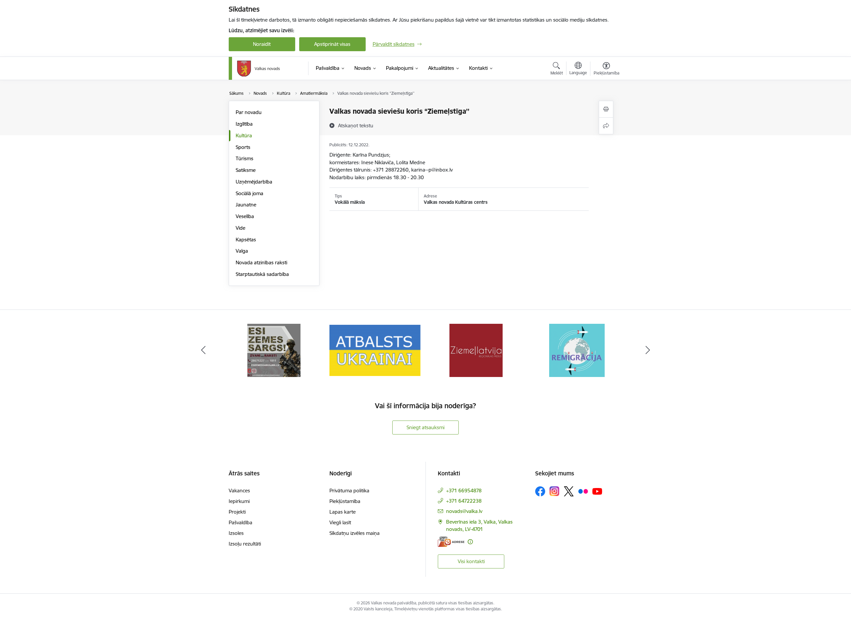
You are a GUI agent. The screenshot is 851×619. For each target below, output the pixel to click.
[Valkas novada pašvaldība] (258, 68)
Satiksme (246, 170)
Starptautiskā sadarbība (262, 274)
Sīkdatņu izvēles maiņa (354, 533)
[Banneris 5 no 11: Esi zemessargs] (274, 350)
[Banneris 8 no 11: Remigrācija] (577, 350)
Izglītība (244, 124)
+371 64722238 (464, 501)
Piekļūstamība (344, 501)
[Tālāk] (648, 350)
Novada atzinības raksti (261, 262)
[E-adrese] (451, 541)
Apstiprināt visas (332, 44)
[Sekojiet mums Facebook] (540, 491)
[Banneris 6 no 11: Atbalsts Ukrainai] (375, 350)
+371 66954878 (464, 490)
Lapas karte (342, 512)
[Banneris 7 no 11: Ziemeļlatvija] (476, 350)
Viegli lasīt (340, 522)
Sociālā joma (249, 193)
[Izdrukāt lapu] (606, 109)
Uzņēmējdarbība (254, 182)
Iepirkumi (239, 501)
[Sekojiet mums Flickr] (583, 491)
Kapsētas (246, 239)
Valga (242, 251)
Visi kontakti (471, 561)
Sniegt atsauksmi (425, 427)
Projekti (237, 512)
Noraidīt (262, 44)
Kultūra (244, 135)
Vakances (239, 490)
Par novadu (249, 112)
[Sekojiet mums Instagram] (554, 491)
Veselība (245, 216)
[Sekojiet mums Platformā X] (569, 491)
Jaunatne (246, 204)
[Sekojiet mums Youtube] (597, 491)
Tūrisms (244, 158)
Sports (243, 147)
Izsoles (236, 533)
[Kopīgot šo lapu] (606, 126)
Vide (240, 228)
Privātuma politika (349, 490)
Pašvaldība (240, 522)
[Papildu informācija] (470, 541)
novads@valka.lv (464, 511)
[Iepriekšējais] (203, 350)
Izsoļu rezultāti (245, 544)
